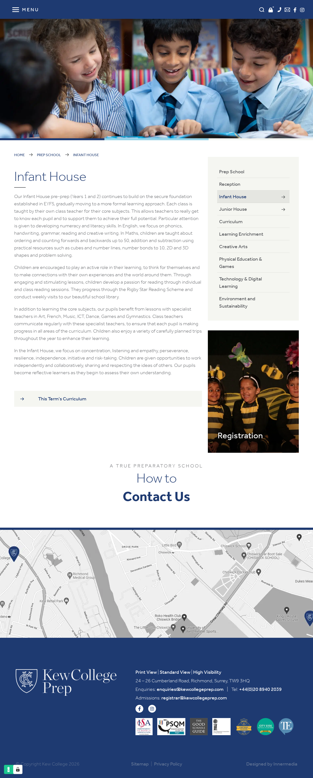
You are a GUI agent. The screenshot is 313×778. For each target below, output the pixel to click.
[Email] (287, 10)
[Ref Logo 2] (221, 726)
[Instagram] (302, 10)
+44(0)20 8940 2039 (260, 689)
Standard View (175, 672)
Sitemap (140, 764)
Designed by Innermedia (271, 764)
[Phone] (279, 10)
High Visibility (207, 672)
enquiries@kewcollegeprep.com (190, 689)
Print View (146, 672)
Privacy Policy (168, 764)
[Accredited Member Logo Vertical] (144, 726)
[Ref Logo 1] (199, 726)
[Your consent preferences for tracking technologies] (17, 769)
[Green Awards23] (265, 726)
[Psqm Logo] (171, 726)
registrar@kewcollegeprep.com (194, 698)
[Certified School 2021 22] (243, 726)
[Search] (261, 9)
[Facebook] (295, 10)
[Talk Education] (286, 726)
